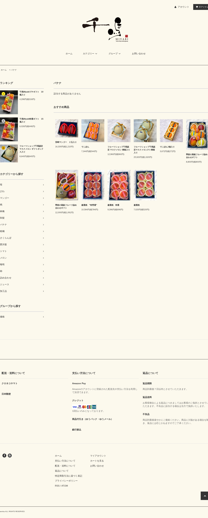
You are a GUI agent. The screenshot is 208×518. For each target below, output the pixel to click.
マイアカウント (98, 455)
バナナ (14, 70)
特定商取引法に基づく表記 (68, 476)
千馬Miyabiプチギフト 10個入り (31, 93)
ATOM (64, 485)
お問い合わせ (139, 53)
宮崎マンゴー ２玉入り (66, 142)
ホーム (69, 53)
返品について (62, 470)
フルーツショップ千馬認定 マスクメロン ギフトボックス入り (31, 149)
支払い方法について (65, 460)
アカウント (183, 7)
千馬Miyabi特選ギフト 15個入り (31, 120)
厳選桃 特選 (113, 205)
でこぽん (85, 147)
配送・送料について (65, 465)
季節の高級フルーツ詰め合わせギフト (66, 206)
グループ (113, 53)
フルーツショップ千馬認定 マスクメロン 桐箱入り (119, 148)
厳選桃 (137, 205)
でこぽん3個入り (167, 147)
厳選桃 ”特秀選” (89, 205)
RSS (57, 485)
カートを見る (97, 460)
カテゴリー (88, 53)
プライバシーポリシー (66, 480)
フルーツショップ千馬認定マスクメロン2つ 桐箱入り (144, 150)
